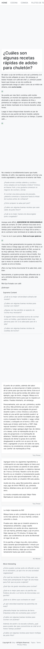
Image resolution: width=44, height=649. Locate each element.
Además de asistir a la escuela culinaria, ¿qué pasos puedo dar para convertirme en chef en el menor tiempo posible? (22, 626)
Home (4, 3)
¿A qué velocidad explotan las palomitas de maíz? (20, 605)
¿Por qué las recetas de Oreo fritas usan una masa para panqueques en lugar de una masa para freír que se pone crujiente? (20, 579)
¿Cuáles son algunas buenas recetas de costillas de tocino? (19, 329)
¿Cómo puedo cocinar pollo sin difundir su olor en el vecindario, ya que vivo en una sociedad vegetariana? (21, 570)
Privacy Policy (22, 645)
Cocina (13, 3)
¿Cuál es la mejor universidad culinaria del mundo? (20, 298)
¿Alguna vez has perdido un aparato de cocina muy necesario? (19, 311)
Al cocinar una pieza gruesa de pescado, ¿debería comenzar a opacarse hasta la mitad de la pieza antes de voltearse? (21, 196)
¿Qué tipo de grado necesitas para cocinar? (20, 586)
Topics (33, 642)
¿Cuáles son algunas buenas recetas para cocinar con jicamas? (19, 618)
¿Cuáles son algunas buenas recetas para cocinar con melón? (20, 304)
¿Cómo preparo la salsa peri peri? (17, 203)
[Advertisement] (22, 27)
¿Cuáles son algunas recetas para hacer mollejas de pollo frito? (22, 634)
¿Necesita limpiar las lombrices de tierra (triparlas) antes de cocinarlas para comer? (20, 611)
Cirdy (13, 642)
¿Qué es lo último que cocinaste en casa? (19, 600)
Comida (24, 3)
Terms (39, 642)
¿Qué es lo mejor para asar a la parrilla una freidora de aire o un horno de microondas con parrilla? (21, 592)
